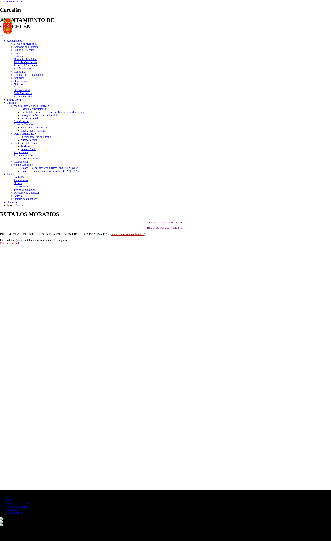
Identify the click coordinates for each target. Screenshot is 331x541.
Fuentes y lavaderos (31, 118)
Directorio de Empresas (26, 192)
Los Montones (21, 121)
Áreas (17, 87)
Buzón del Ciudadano (26, 65)
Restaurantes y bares (25, 155)
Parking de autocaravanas (28, 158)
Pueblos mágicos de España (36, 136)
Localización (21, 186)
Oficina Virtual (22, 90)
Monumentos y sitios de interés (30, 105)
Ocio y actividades (24, 133)
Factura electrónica (24, 96)
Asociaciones (21, 180)
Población (19, 177)
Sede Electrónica (23, 93)
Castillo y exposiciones (33, 108)
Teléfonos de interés (25, 189)
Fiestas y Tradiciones (25, 143)
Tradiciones (27, 146)
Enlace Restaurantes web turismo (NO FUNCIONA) (50, 170)
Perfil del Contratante (25, 62)
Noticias (18, 84)
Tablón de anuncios (24, 68)
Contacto (12, 202)
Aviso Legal (13, 509)
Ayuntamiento (14, 40)
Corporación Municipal (26, 46)
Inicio (10, 500)
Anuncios (19, 77)
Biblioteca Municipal (25, 43)
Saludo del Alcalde (24, 49)
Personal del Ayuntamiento (28, 74)
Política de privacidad (18, 503)
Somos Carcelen (23, 164)
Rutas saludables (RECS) (34, 127)
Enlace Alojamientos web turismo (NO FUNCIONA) (50, 167)
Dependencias (21, 80)
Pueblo (10, 174)
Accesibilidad (14, 512)
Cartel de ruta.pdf (9, 243)
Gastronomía (21, 161)
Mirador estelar (29, 139)
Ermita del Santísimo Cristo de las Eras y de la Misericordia (53, 112)
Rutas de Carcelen (24, 124)
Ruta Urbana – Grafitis (33, 130)
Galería (18, 195)
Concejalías (20, 71)
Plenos (17, 53)
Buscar (11, 205)
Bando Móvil (14, 99)
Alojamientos (21, 152)
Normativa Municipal (25, 59)
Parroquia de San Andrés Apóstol (39, 115)
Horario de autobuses (25, 198)
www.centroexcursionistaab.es (127, 234)
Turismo (11, 102)
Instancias (19, 56)
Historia (18, 183)
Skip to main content (11, 1)
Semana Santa (28, 149)
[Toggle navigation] (1, 35)
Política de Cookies (17, 506)
